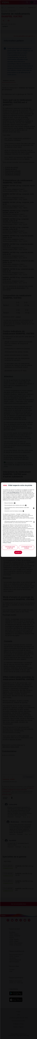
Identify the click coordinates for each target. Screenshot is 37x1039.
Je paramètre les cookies (26, 547)
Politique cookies (7, 542)
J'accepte (18, 552)
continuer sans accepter (10, 547)
